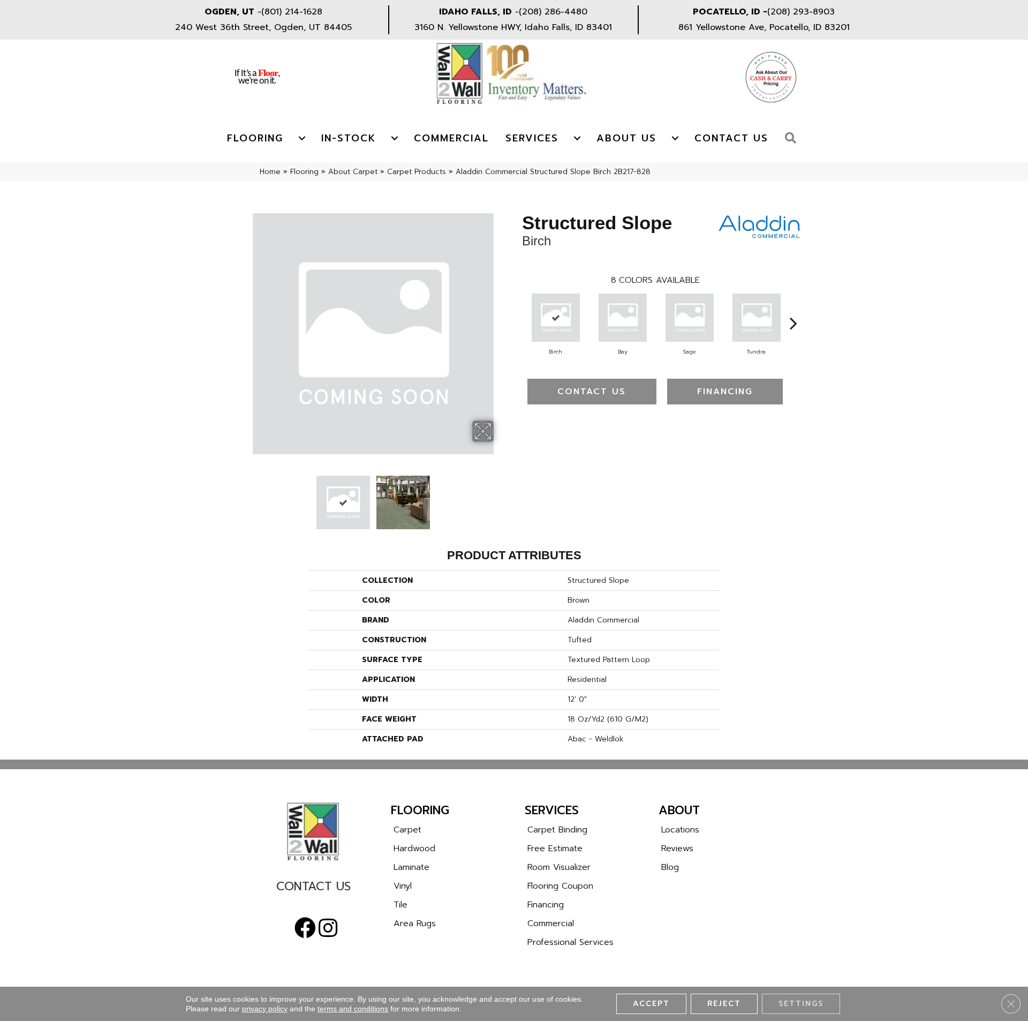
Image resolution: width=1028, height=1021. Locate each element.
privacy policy (265, 1008)
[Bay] (622, 317)
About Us (626, 138)
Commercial (451, 138)
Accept (651, 1003)
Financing (725, 391)
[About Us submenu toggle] (675, 138)
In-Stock (348, 138)
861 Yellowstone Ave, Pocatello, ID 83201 (764, 27)
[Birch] (556, 317)
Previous (245, 497)
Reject (724, 1003)
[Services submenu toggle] (577, 138)
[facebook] (305, 928)
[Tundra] (756, 317)
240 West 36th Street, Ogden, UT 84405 (263, 27)
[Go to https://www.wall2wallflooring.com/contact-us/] (313, 888)
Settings (800, 1003)
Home (270, 171)
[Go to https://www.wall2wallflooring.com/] (313, 831)
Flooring (255, 138)
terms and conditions (353, 1008)
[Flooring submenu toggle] (302, 138)
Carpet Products (416, 171)
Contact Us (731, 138)
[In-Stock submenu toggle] (394, 138)
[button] (793, 138)
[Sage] (689, 317)
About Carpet (352, 171)
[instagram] (328, 928)
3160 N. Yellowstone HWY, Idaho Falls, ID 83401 (513, 27)
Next (500, 497)
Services (531, 138)
